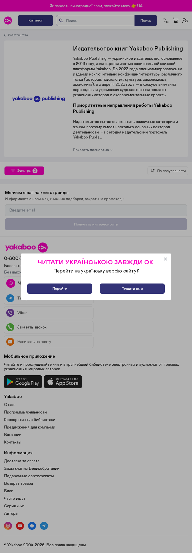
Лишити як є (132, 288)
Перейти (59, 288)
